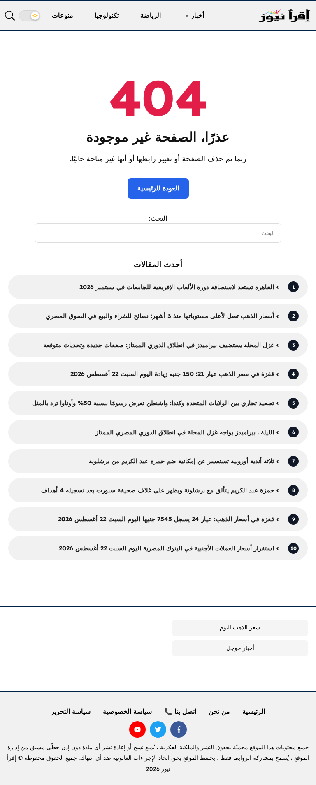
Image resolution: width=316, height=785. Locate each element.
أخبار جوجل (240, 648)
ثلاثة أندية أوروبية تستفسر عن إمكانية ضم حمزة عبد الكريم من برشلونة (181, 461)
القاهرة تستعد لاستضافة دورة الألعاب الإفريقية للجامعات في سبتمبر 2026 (176, 287)
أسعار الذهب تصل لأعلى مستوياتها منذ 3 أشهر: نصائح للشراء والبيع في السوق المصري (160, 316)
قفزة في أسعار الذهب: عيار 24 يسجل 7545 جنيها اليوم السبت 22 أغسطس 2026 (166, 519)
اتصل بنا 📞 (180, 711)
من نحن (219, 711)
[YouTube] (137, 729)
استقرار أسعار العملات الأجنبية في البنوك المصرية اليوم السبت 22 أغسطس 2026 (166, 548)
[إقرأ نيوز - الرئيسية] (284, 16)
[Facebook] (178, 729)
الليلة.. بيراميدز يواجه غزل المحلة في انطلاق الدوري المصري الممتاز (184, 432)
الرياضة (150, 15)
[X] (158, 729)
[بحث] (10, 16)
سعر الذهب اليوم (240, 627)
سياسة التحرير (71, 711)
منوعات (62, 15)
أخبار (197, 15)
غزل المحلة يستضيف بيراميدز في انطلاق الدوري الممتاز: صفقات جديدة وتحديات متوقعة (159, 345)
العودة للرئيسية (158, 188)
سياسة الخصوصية (127, 711)
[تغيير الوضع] (29, 15)
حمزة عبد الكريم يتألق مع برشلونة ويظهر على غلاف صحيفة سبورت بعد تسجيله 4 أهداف (157, 490)
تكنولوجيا (107, 15)
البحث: (158, 218)
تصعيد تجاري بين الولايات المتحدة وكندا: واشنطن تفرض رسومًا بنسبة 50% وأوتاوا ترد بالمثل (153, 403)
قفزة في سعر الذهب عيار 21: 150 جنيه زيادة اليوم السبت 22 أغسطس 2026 (172, 374)
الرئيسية (253, 711)
